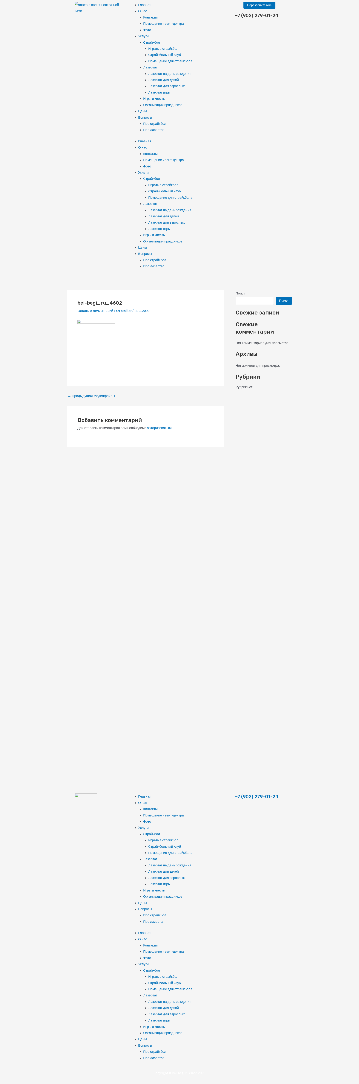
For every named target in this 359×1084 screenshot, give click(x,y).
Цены (142, 111)
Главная (144, 5)
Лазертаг (150, 67)
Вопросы (145, 117)
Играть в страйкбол (163, 49)
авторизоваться (159, 428)
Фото (147, 30)
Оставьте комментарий (95, 311)
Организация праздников (162, 105)
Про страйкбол (154, 124)
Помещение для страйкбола (170, 61)
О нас (142, 11)
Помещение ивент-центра (163, 24)
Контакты (150, 17)
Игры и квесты (154, 99)
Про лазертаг (153, 130)
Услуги (143, 36)
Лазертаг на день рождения (169, 74)
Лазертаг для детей (163, 80)
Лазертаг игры (159, 92)
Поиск (240, 293)
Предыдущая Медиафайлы (91, 396)
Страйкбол (151, 42)
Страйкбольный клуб (164, 55)
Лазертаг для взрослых (166, 86)
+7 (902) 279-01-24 (256, 796)
